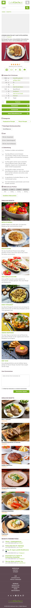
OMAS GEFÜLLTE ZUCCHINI (9, 276)
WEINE (15, 589)
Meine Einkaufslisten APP (15, 113)
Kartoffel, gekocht (18, 78)
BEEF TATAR (5, 361)
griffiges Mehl (16, 80)
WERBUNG (15, 583)
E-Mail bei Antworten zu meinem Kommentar (15, 388)
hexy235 (9, 37)
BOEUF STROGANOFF (7, 304)
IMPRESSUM (15, 568)
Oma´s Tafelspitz (6, 419)
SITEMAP (15, 572)
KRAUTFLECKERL (6, 248)
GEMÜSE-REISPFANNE (8, 333)
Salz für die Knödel (18, 93)
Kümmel (15, 95)
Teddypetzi (21, 553)
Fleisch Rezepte (23, 121)
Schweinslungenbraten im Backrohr (11, 442)
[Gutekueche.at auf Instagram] (15, 595)
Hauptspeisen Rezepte (9, 121)
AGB (15, 576)
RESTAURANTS (15, 590)
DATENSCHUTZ (15, 577)
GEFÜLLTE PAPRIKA (7, 222)
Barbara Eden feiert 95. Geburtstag (14, 545)
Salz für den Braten (18, 87)
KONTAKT (15, 570)
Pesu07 (21, 543)
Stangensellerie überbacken (9, 488)
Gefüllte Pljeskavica (7, 465)
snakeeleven (22, 563)
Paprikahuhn (5, 534)
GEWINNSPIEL (15, 587)
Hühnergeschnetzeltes (8, 511)
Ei (13, 84)
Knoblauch (16, 91)
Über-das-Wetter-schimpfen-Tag (14, 561)
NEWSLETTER (15, 585)
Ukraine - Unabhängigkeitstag (13, 541)
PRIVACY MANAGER (15, 579)
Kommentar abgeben (21, 391)
